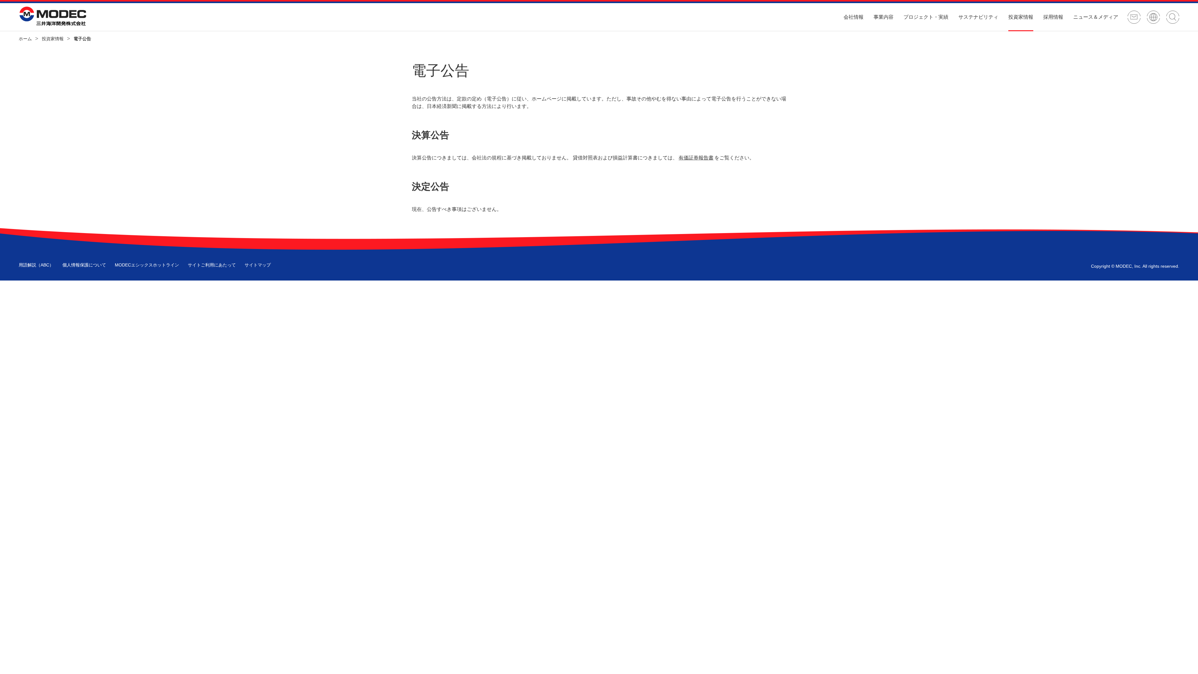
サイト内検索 (1172, 17)
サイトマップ (258, 264)
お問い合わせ (1134, 17)
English (1153, 17)
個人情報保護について (84, 264)
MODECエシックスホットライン (147, 264)
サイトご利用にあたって (212, 264)
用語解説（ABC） (36, 264)
